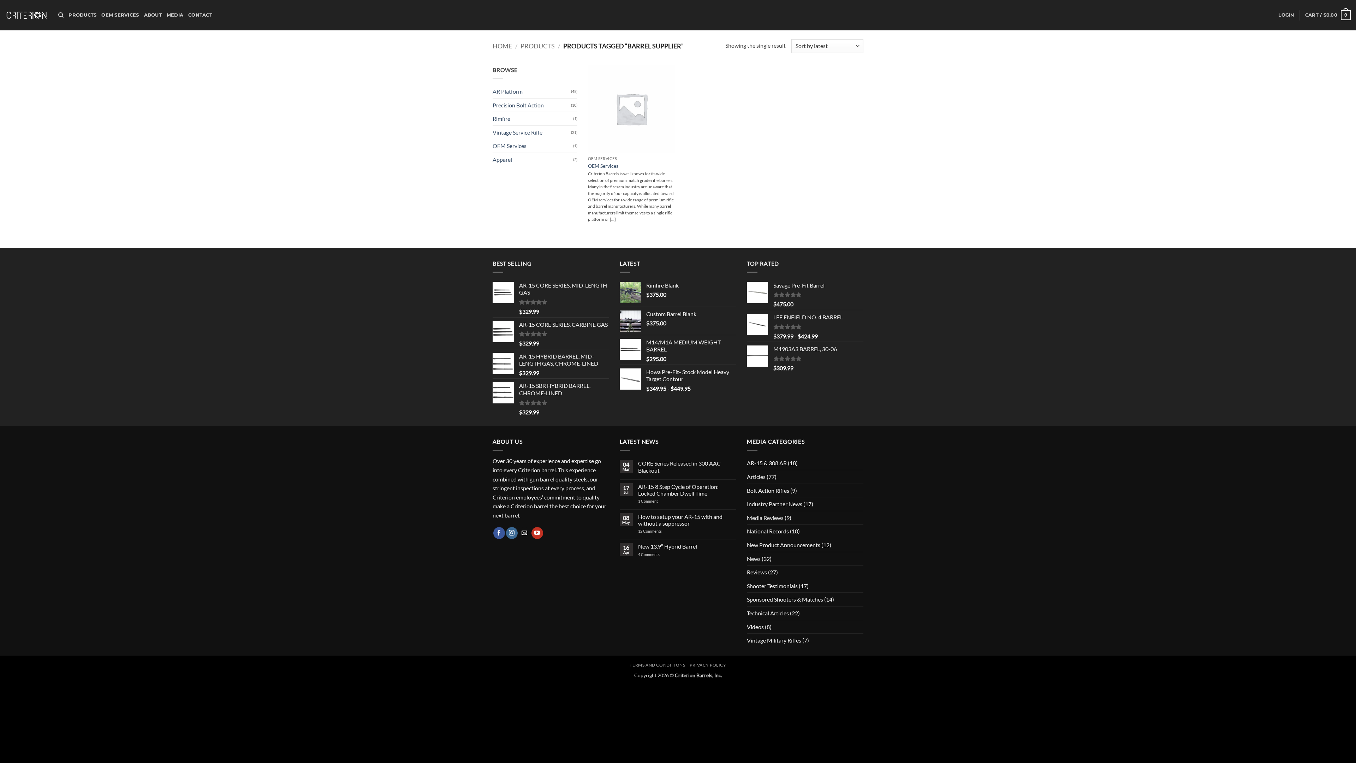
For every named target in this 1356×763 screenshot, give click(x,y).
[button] (1286, 15)
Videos (755, 626)
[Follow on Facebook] (499, 533)
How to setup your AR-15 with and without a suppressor (680, 520)
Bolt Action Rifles (768, 490)
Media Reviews (765, 517)
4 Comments (654, 554)
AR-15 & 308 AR (767, 463)
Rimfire (501, 118)
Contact (200, 15)
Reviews (757, 572)
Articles (756, 476)
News (754, 558)
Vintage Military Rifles (774, 640)
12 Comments (659, 531)
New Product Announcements (783, 545)
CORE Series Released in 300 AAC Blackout (679, 466)
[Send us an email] (524, 533)
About (153, 15)
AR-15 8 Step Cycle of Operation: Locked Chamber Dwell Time (678, 490)
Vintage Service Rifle (517, 132)
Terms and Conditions (657, 665)
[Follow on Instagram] (512, 533)
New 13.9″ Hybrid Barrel (667, 546)
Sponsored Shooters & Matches (785, 599)
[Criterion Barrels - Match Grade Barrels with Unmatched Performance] (26, 15)
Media (175, 15)
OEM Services (120, 15)
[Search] (61, 15)
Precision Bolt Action (518, 105)
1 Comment (657, 501)
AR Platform (508, 91)
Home (502, 46)
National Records (768, 531)
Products (82, 15)
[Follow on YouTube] (537, 533)
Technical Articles (768, 613)
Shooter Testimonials (772, 585)
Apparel (502, 159)
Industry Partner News (774, 504)
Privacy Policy (708, 665)
